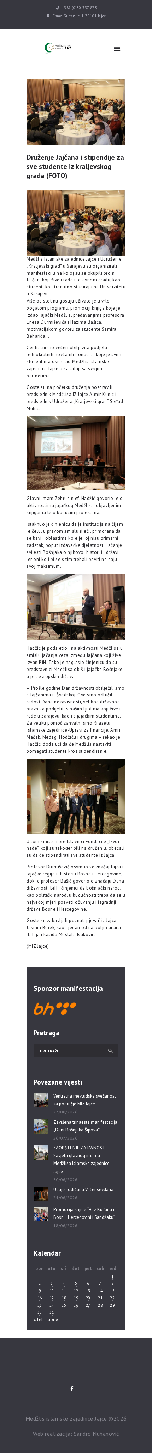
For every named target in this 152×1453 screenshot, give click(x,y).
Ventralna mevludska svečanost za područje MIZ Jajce (84, 1100)
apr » (53, 1320)
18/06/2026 (65, 1225)
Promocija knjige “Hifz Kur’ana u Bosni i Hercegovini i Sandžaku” (84, 1213)
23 (39, 1305)
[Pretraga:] (76, 1051)
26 (76, 1305)
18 (64, 1297)
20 (88, 1297)
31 (51, 1312)
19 (76, 1297)
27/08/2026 (65, 1112)
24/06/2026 (65, 1197)
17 (51, 1297)
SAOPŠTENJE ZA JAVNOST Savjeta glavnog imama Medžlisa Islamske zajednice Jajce (81, 1159)
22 (112, 1297)
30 (39, 1312)
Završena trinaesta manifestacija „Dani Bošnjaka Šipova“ (85, 1126)
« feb (39, 1320)
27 (88, 1305)
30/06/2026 (65, 1179)
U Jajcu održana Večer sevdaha (83, 1189)
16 (39, 1297)
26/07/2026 (65, 1138)
